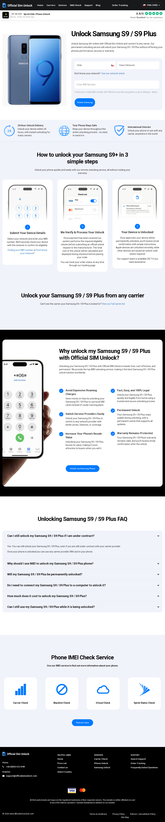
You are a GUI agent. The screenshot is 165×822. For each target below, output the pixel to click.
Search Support (138, 759)
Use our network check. (113, 73)
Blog (98, 5)
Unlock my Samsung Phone (82, 468)
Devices (62, 5)
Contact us (62, 767)
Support (88, 5)
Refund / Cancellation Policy (142, 814)
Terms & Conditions (98, 814)
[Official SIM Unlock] (17, 5)
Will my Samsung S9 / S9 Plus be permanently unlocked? (44, 574)
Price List (62, 763)
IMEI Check (75, 5)
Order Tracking (120, 5)
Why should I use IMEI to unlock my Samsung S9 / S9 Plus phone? (50, 563)
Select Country (64, 772)
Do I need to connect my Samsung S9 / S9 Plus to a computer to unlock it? (56, 585)
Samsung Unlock (102, 767)
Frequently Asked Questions (144, 767)
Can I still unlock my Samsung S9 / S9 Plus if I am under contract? (50, 535)
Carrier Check (101, 759)
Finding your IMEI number (20, 250)
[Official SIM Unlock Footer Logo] (16, 754)
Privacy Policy (118, 814)
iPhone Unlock (101, 763)
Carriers (51, 5)
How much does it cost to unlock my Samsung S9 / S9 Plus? (47, 596)
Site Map (125, 817)
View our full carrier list (113, 304)
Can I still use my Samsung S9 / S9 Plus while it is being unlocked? (51, 606)
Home (40, 5)
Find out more (82, 722)
